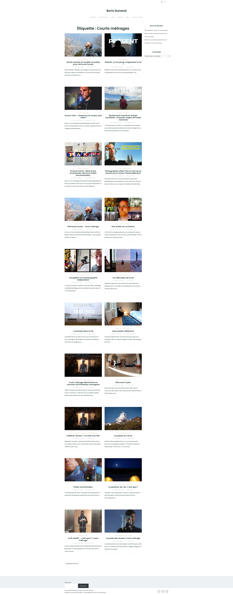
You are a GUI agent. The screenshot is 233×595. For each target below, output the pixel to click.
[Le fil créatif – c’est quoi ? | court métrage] (83, 521)
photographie (103, 17)
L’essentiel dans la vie (83, 331)
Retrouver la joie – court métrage (83, 226)
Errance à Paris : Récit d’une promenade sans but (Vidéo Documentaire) (83, 173)
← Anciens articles (71, 563)
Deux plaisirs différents (123, 331)
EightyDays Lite (92, 592)
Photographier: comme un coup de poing (156, 30)
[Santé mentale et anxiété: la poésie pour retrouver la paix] (83, 45)
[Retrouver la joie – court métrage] (83, 209)
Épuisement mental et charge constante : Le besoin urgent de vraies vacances (123, 117)
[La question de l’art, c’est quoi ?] (123, 469)
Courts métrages (83, 59)
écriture (93, 17)
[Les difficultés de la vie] (123, 260)
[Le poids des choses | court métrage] (123, 521)
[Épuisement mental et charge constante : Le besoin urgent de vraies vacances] (123, 98)
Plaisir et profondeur (83, 487)
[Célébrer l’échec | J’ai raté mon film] (83, 418)
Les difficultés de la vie (123, 277)
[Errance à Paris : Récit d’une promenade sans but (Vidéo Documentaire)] (83, 153)
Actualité (75, 379)
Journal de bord (137, 17)
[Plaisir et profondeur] (83, 469)
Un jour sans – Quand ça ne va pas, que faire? (83, 116)
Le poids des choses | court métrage (123, 538)
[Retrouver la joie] (123, 365)
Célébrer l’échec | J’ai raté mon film (83, 435)
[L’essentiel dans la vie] (83, 314)
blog (117, 168)
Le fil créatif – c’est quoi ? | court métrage (83, 539)
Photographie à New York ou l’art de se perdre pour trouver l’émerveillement (123, 172)
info (127, 17)
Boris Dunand (117, 11)
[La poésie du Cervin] (123, 418)
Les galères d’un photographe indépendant (83, 278)
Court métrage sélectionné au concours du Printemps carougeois (83, 383)
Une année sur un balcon (123, 226)
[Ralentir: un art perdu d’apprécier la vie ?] (123, 45)
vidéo (113, 17)
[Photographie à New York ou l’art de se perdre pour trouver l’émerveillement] (123, 153)
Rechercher (68, 582)
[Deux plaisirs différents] (123, 314)
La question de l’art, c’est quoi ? (123, 487)
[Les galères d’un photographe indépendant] (83, 260)
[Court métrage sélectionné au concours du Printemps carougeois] (83, 365)
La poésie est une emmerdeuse (153, 43)
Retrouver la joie (123, 382)
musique (120, 17)
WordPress (80, 592)
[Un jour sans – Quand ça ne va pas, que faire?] (83, 98)
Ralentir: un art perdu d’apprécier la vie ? (123, 63)
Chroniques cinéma (79, 433)
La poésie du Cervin (123, 435)
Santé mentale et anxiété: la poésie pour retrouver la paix (83, 63)
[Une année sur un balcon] (123, 209)
